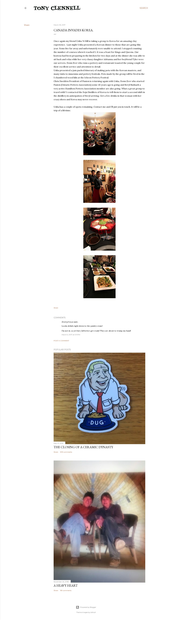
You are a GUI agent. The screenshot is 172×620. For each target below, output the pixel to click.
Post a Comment (61, 341)
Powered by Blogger (88, 607)
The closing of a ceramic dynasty (83, 447)
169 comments (65, 590)
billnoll (93, 612)
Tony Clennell (57, 8)
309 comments (66, 452)
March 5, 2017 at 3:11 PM (71, 335)
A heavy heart (66, 585)
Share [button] (26, 25)
